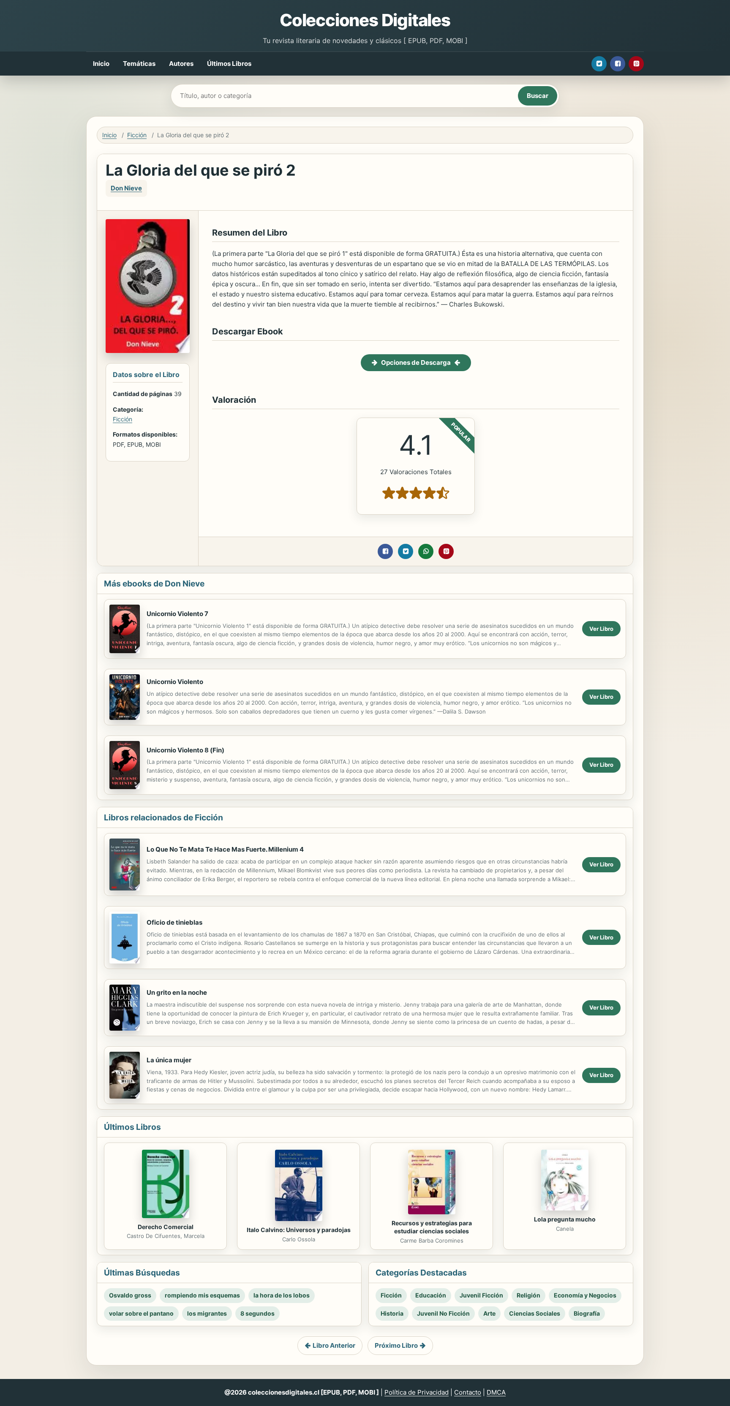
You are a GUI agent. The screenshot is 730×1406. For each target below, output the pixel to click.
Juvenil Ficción (481, 1295)
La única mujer (169, 1060)
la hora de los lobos (281, 1295)
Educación (430, 1295)
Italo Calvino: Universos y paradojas (299, 1229)
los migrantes (207, 1313)
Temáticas (139, 64)
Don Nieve (126, 188)
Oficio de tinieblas (174, 922)
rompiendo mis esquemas (202, 1295)
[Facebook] (617, 63)
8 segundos (257, 1313)
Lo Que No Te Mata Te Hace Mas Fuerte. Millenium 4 (225, 849)
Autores (181, 64)
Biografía (587, 1313)
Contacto (467, 1392)
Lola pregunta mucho (565, 1219)
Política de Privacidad (416, 1392)
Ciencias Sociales (534, 1313)
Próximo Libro (396, 1345)
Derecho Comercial (165, 1226)
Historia (392, 1313)
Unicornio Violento (175, 682)
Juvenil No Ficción (443, 1313)
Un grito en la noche (177, 992)
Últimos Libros (229, 64)
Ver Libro (601, 628)
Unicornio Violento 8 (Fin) (185, 750)
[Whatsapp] (425, 551)
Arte (489, 1313)
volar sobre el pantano (141, 1313)
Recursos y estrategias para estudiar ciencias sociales (432, 1227)
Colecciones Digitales (365, 20)
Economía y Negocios (585, 1295)
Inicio (101, 64)
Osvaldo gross (130, 1295)
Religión (528, 1295)
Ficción (137, 134)
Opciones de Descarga (416, 362)
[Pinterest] (636, 63)
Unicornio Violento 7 (177, 614)
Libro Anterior (334, 1345)
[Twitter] (599, 63)
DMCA (496, 1392)
